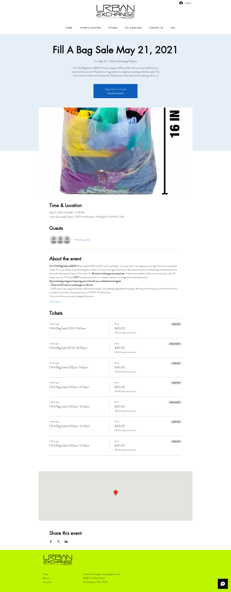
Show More (55, 301)
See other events (115, 93)
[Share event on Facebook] (50, 541)
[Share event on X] (58, 541)
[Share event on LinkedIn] (66, 541)
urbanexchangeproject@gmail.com (102, 574)
